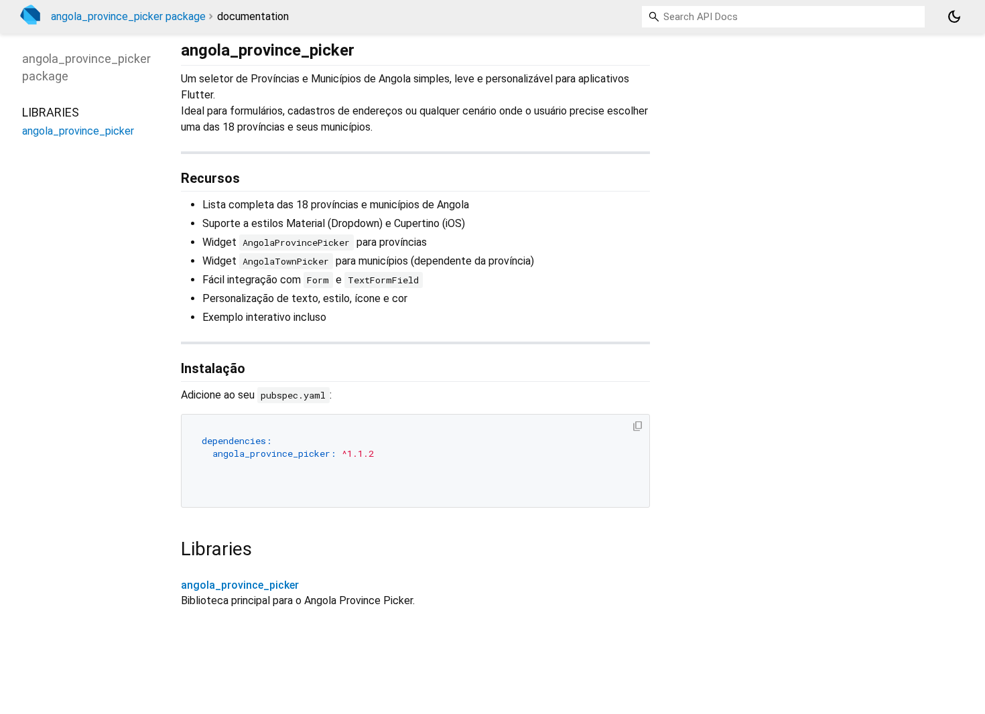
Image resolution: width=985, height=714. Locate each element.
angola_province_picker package (128, 16)
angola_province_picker (240, 585)
